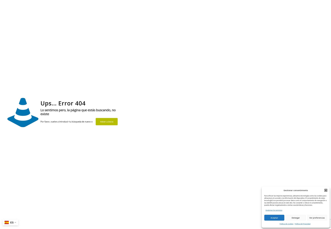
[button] (326, 190)
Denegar (296, 217)
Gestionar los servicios (274, 210)
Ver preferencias (317, 217)
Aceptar (274, 217)
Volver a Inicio (106, 121)
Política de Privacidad (302, 224)
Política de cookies (286, 224)
